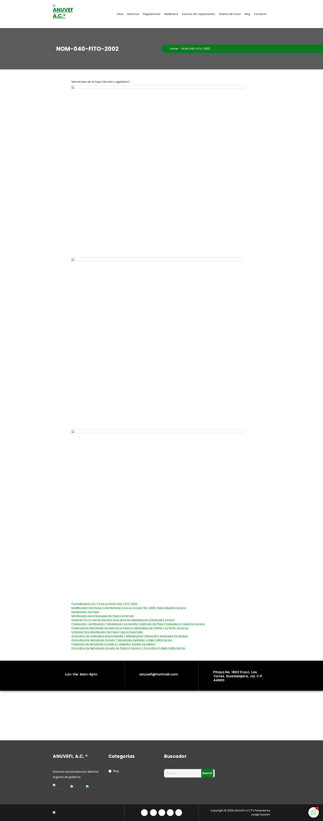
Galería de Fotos (230, 14)
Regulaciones (151, 14)
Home (173, 49)
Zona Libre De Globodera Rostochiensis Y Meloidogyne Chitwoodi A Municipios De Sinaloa (129, 636)
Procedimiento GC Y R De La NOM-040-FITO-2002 (104, 604)
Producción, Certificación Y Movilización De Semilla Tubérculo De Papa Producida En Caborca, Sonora (138, 624)
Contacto (260, 14)
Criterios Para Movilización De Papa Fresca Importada (107, 632)
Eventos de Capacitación (198, 14)
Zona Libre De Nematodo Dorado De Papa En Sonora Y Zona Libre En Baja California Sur (128, 648)
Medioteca (171, 14)
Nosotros (133, 14)
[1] (313, 814)
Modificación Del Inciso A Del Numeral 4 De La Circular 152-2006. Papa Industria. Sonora (128, 608)
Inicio (120, 14)
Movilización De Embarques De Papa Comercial (102, 616)
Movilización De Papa (85, 612)
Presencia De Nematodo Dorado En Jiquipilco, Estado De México (113, 644)
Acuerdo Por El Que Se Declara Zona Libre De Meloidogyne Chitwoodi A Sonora (122, 620)
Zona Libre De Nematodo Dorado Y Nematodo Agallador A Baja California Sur (121, 640)
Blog (247, 14)
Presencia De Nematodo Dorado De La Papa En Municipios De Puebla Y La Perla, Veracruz (130, 628)
